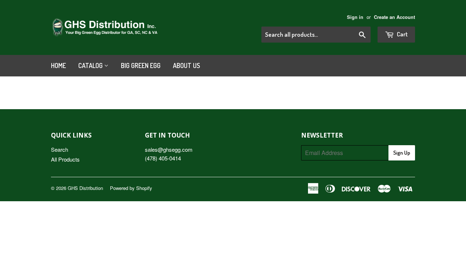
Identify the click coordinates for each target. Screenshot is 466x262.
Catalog (91, 65)
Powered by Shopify (131, 187)
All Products (65, 159)
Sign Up (401, 152)
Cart (402, 34)
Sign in (355, 17)
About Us (186, 65)
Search (59, 149)
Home (58, 65)
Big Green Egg (141, 65)
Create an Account (394, 17)
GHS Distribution (85, 187)
